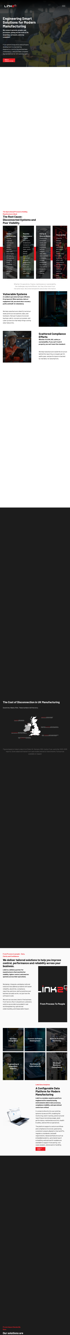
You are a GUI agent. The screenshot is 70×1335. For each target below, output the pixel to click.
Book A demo (39, 1149)
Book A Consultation (9, 60)
